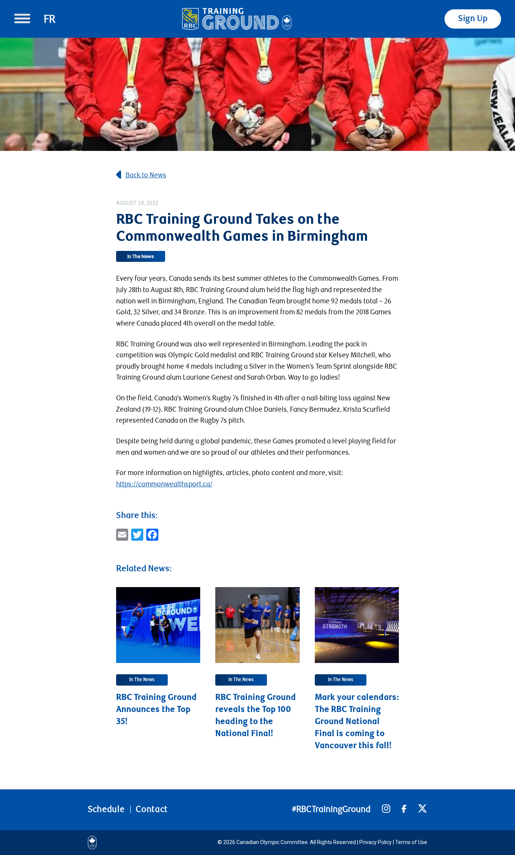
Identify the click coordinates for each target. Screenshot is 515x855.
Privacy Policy (375, 842)
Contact (152, 809)
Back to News (146, 175)
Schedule (106, 809)
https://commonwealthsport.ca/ (164, 484)
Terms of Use (411, 842)
